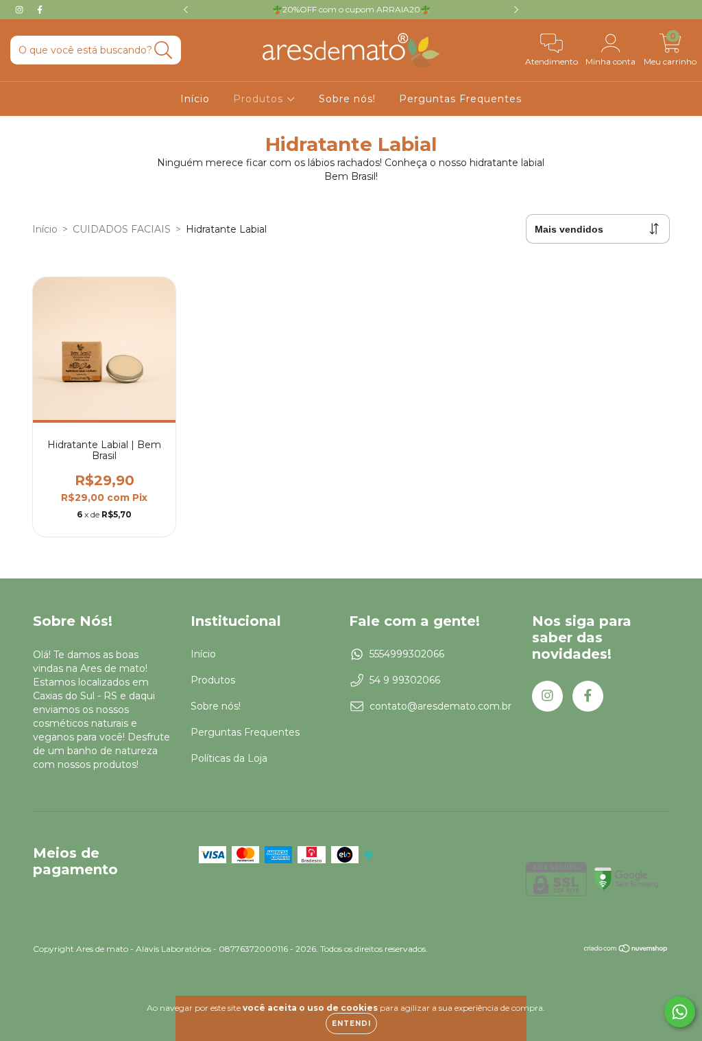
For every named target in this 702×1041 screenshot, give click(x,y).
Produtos (260, 99)
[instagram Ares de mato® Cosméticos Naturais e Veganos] (20, 9)
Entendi (351, 1023)
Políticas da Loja (229, 758)
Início (195, 99)
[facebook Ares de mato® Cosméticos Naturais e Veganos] (40, 9)
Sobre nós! (347, 99)
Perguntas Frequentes (460, 99)
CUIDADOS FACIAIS (122, 229)
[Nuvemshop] (626, 949)
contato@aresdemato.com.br (440, 706)
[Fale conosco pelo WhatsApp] (679, 1011)
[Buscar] (163, 50)
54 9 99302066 (405, 680)
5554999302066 (407, 654)
